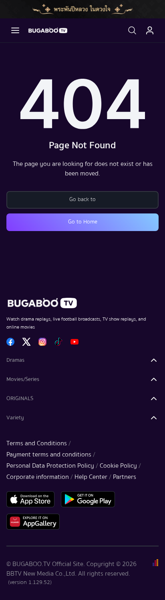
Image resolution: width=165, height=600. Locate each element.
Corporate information (37, 477)
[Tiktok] (58, 342)
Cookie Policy (118, 465)
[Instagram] (42, 342)
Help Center (90, 477)
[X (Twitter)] (26, 342)
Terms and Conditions (36, 443)
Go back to (82, 199)
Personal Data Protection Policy (50, 465)
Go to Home (82, 221)
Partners (124, 477)
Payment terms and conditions (48, 454)
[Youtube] (74, 342)
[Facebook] (10, 342)
